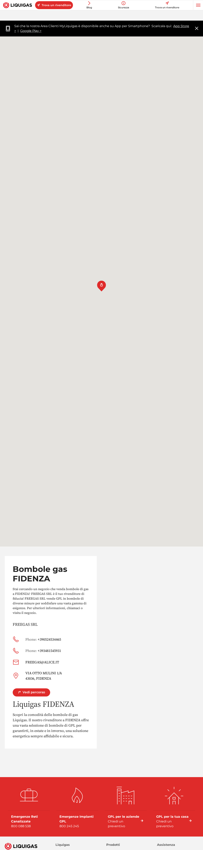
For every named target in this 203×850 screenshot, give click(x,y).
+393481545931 (43, 650)
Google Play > (30, 31)
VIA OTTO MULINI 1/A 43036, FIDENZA (43, 676)
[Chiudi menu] (196, 29)
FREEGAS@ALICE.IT (42, 662)
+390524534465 (43, 639)
